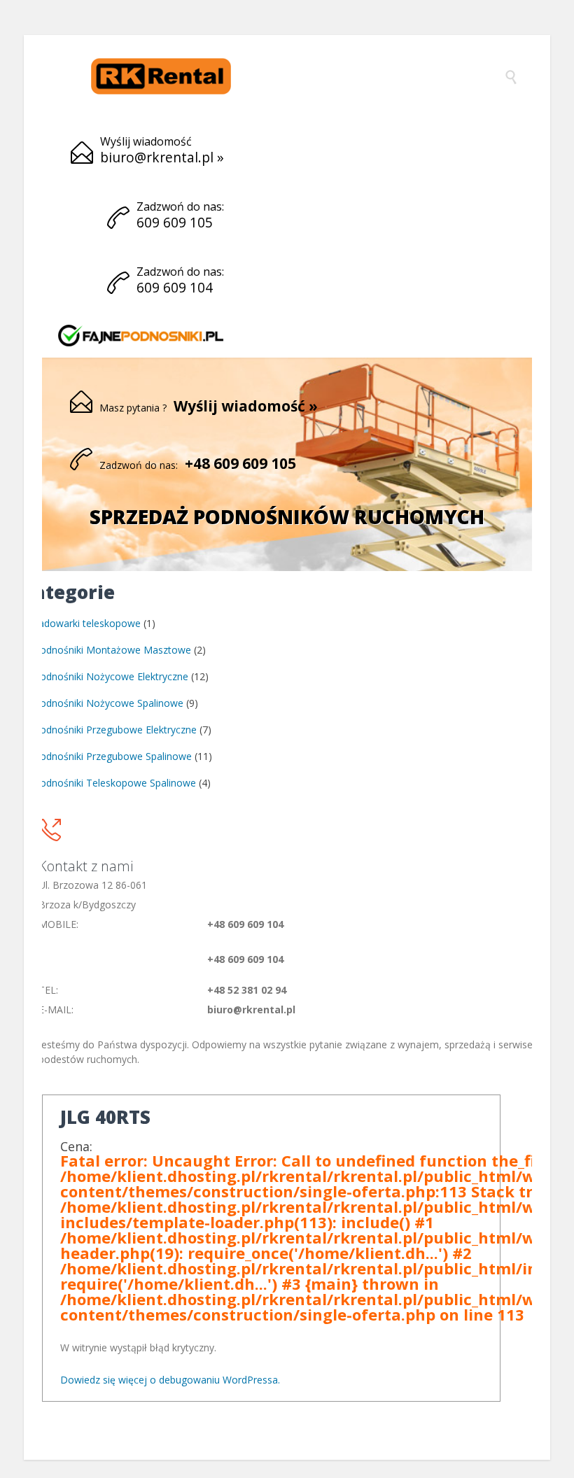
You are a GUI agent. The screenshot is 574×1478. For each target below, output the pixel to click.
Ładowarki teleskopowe (87, 623)
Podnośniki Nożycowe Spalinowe (108, 703)
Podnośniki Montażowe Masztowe (112, 649)
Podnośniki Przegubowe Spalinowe (113, 756)
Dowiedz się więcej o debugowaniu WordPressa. (170, 1379)
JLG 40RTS (105, 1116)
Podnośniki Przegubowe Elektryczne (115, 729)
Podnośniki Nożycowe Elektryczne (111, 676)
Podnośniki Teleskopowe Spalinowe (115, 782)
